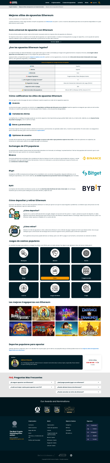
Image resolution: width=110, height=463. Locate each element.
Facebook (94, 425)
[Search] (99, 3)
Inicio (47, 2)
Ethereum (49, 21)
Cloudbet (68, 430)
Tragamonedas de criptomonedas (52, 433)
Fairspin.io (68, 425)
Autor (29, 433)
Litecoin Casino (51, 445)
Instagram (94, 432)
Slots (86, 2)
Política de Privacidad (34, 440)
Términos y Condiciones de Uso (35, 436)
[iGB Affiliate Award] (37, 409)
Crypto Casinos (13, 7)
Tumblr (95, 439)
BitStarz (68, 427)
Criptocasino (55, 2)
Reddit (95, 436)
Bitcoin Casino (51, 437)
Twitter (95, 429)
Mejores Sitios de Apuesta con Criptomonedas (31, 7)
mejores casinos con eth (37, 57)
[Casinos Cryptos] (15, 2)
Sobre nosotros (32, 427)
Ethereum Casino (52, 440)
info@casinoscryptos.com (17, 439)
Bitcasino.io (69, 433)
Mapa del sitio (32, 430)
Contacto (31, 425)
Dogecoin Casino (51, 443)
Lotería (80, 2)
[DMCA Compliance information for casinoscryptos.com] (62, 455)
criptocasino (41, 130)
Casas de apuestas (69, 2)
